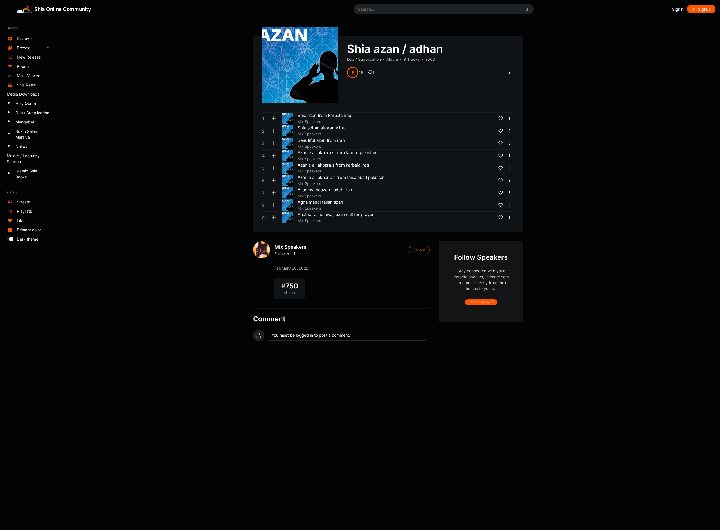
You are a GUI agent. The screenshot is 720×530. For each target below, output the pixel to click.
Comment (269, 319)
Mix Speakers (290, 247)
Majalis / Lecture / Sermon (23, 158)
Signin (677, 9)
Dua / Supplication (364, 59)
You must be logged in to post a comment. (310, 335)
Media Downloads (23, 94)
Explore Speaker (481, 302)
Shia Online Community (62, 9)
